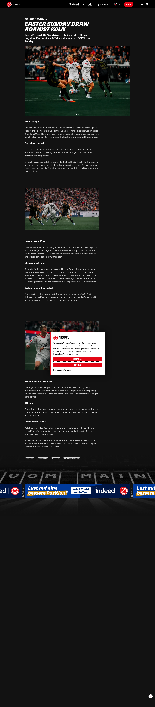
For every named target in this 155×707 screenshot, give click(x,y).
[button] (147, 4)
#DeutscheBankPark (71, 459)
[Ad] (23, 496)
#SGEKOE (30, 459)
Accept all (77, 359)
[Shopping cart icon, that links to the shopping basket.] (142, 4)
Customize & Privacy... (62, 370)
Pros (17, 4)
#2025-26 (55, 459)
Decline (77, 365)
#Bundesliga (42, 459)
